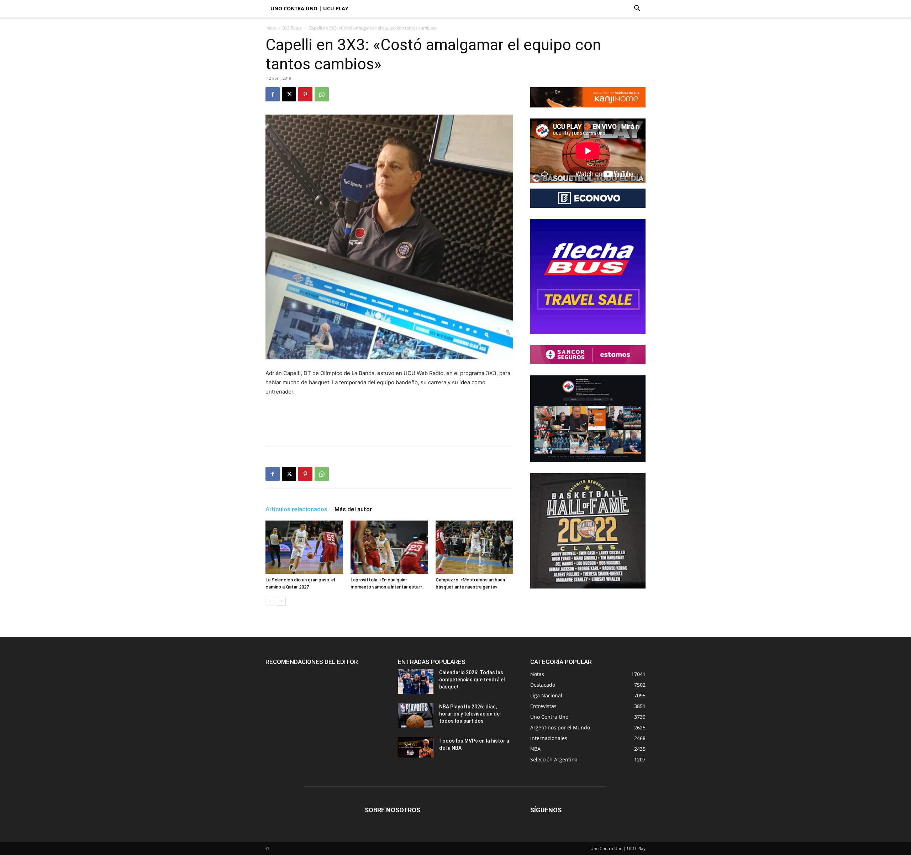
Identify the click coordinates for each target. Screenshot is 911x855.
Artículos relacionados (296, 509)
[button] (637, 9)
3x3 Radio (292, 28)
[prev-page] (269, 601)
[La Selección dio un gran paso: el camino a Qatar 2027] (304, 547)
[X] (289, 94)
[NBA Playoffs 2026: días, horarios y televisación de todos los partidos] (415, 715)
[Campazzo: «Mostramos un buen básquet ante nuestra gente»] (474, 547)
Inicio (270, 28)
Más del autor (353, 509)
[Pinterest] (305, 94)
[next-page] (281, 601)
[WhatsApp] (322, 94)
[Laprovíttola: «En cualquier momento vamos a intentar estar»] (389, 547)
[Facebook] (272, 94)
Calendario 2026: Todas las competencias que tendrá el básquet (472, 680)
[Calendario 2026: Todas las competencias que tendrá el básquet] (415, 681)
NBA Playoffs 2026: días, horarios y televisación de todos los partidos (469, 714)
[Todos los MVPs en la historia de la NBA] (415, 747)
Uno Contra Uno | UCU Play (309, 8)
